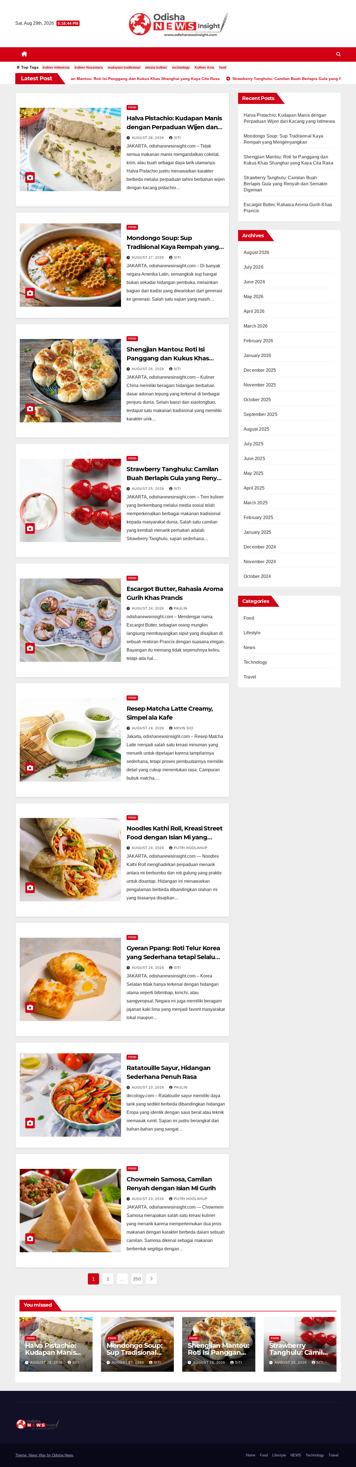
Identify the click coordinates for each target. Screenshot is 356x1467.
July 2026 (253, 267)
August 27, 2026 (148, 258)
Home (250, 1455)
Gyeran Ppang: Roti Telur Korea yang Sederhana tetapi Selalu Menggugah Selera (173, 957)
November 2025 (260, 385)
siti (177, 138)
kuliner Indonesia (56, 67)
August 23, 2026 (148, 1087)
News (249, 647)
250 (137, 1279)
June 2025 (254, 458)
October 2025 (257, 399)
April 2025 (254, 488)
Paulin (180, 608)
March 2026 (256, 326)
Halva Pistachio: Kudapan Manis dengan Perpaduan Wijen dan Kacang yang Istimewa (174, 127)
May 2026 (254, 296)
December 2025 (260, 370)
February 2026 (258, 340)
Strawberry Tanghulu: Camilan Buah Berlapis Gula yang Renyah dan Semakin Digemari (175, 478)
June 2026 (254, 282)
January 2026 (257, 355)
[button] (338, 54)
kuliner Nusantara (89, 67)
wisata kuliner (156, 67)
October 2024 (257, 576)
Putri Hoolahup (190, 848)
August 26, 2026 (148, 369)
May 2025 (254, 473)
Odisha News (62, 1455)
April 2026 (254, 311)
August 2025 (256, 429)
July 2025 (253, 443)
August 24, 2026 (148, 608)
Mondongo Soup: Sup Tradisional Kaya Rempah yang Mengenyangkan (173, 247)
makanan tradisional (124, 67)
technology (181, 67)
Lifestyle (252, 632)
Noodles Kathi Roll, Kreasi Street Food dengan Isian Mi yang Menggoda (174, 837)
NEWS (295, 1455)
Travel (250, 677)
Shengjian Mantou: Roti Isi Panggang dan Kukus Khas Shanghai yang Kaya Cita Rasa (172, 358)
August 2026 (256, 252)
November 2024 (260, 561)
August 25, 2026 (148, 489)
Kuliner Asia (204, 67)
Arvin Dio (183, 728)
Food (132, 107)
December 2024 (260, 547)
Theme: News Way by (33, 1455)
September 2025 (260, 414)
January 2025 (257, 532)
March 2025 (256, 502)
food (222, 67)
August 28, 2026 (148, 138)
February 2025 (258, 517)
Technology (255, 662)
